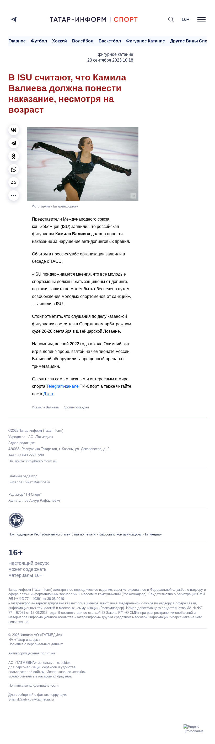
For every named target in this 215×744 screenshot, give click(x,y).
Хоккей (59, 41)
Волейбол (82, 41)
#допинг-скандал (76, 407)
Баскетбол (110, 41)
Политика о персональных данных (35, 644)
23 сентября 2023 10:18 (110, 60)
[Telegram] (13, 19)
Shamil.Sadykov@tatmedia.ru (31, 699)
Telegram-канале (62, 386)
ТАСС (56, 261)
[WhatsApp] (13, 169)
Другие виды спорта (192, 41)
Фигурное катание (145, 41)
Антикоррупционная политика (31, 653)
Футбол (39, 41)
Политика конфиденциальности (33, 685)
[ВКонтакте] (13, 130)
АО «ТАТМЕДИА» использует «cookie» (39, 663)
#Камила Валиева (46, 407)
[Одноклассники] (13, 156)
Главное (17, 41)
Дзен (48, 394)
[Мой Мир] (13, 182)
